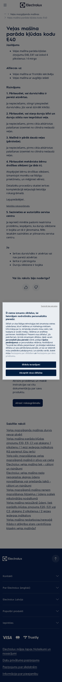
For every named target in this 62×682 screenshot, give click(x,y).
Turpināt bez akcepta (49, 306)
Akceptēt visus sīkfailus (31, 372)
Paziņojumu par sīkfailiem (22, 353)
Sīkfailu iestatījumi (31, 364)
